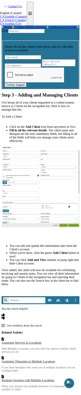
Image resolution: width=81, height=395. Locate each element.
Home (8, 27)
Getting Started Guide (62, 27)
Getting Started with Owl (30, 27)
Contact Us (15, 6)
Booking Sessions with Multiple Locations (28, 380)
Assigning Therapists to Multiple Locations (28, 361)
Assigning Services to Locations (21, 342)
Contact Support (15, 84)
